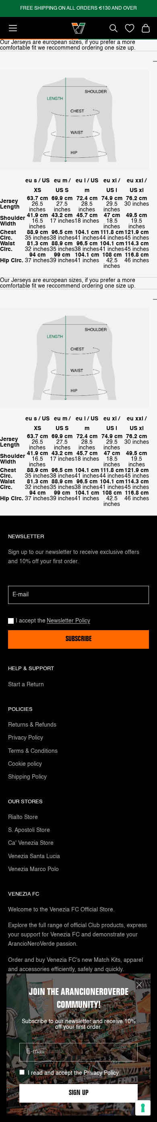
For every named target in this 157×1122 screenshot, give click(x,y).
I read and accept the (73, 1073)
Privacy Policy (101, 1073)
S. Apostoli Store (29, 830)
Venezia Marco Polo (33, 869)
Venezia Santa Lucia (34, 856)
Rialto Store (23, 817)
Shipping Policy (27, 777)
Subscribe (79, 639)
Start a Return (26, 684)
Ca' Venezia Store (31, 843)
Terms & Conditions (33, 751)
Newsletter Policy (68, 621)
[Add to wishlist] (129, 28)
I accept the (53, 621)
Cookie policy (25, 764)
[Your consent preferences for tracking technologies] (143, 1108)
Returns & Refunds (32, 725)
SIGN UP (79, 1093)
